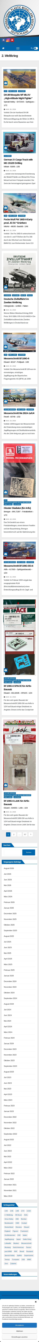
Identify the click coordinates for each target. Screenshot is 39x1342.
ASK (17, 1219)
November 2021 (10, 1190)
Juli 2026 (7, 874)
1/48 (5, 215)
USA (23, 1259)
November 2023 (10, 1055)
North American (18, 1247)
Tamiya (7, 1259)
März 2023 (8, 1100)
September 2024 (10, 998)
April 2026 (8, 891)
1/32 (6, 1211)
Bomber (24, 1219)
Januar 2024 (9, 1043)
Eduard (26, 1227)
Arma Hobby (9, 1219)
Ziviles (30, 295)
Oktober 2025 (9, 925)
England (7, 1231)
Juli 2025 (7, 942)
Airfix (26, 1215)
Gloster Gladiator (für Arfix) (18, 511)
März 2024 (8, 1032)
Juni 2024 (8, 1015)
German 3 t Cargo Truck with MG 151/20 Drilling (18, 163)
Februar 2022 (9, 1173)
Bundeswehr (9, 1223)
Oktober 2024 (9, 993)
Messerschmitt (26, 1243)
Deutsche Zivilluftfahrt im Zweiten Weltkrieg (16, 302)
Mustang (8, 1247)
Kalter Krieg (27, 1239)
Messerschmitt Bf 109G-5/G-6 (18, 569)
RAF (15, 1251)
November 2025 (10, 919)
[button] (36, 1302)
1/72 (5, 91)
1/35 (11, 1211)
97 (25, 834)
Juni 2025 (8, 947)
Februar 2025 (9, 970)
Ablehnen (19, 1331)
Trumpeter (15, 1259)
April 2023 (8, 1094)
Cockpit (24, 1223)
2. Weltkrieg (9, 1215)
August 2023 (9, 1072)
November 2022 (10, 1123)
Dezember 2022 (10, 1117)
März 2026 (8, 897)
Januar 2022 (9, 1179)
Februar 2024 (9, 1038)
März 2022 (8, 1168)
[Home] (3, 48)
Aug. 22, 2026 (11, 230)
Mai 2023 (7, 1089)
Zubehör (13, 1263)
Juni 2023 (8, 1083)
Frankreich (24, 1231)
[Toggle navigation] (18, 48)
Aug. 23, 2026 (11, 170)
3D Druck (18, 1215)
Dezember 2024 (10, 981)
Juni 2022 (8, 1151)
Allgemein (7, 156)
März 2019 (8, 1196)
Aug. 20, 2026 (11, 366)
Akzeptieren (19, 1325)
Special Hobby (10, 1255)
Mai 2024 (7, 1021)
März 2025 (8, 964)
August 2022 (9, 1140)
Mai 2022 (7, 1156)
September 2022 (10, 1134)
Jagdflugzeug (9, 1239)
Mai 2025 (7, 953)
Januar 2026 (9, 908)
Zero (6, 1263)
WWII (29, 1259)
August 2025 (9, 936)
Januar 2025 (9, 976)
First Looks (12, 91)
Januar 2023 (9, 1111)
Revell (22, 1251)
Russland (29, 1251)
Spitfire (19, 1255)
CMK (17, 1223)
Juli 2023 (7, 1077)
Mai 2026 (7, 885)
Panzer (28, 1247)
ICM (19, 1235)
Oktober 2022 (9, 1128)
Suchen (6, 845)
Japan (18, 1239)
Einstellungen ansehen (20, 1337)
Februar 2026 (9, 902)
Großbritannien (10, 1235)
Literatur (7, 295)
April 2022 (8, 1162)
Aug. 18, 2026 (11, 519)
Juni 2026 (8, 880)
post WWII (8, 1251)
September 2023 (10, 1066)
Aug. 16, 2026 (11, 577)
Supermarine (28, 1255)
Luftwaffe (8, 1243)
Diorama (19, 1227)
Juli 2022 (7, 1145)
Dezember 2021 (10, 1185)
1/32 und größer (9, 409)
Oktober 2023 (9, 1060)
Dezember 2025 (10, 913)
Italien (25, 1235)
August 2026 (9, 868)
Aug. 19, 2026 (11, 421)
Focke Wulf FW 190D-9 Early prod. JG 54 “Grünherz (18, 223)
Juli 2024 (7, 1010)
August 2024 (9, 1004)
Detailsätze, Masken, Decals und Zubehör (17, 502)
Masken (16, 1243)
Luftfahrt (22, 91)
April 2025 (8, 959)
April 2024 (8, 1027)
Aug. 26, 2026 (11, 109)
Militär (23, 295)
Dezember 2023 (10, 1049)
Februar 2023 (9, 1106)
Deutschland (9, 1227)
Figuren (15, 1231)
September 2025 (10, 930)
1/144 (29, 1211)
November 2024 (10, 987)
